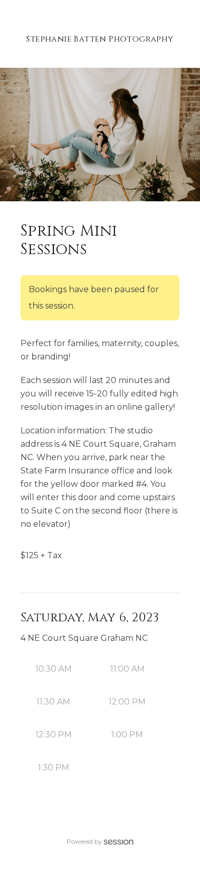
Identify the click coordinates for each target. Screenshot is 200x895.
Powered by (84, 841)
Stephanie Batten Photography (99, 39)
